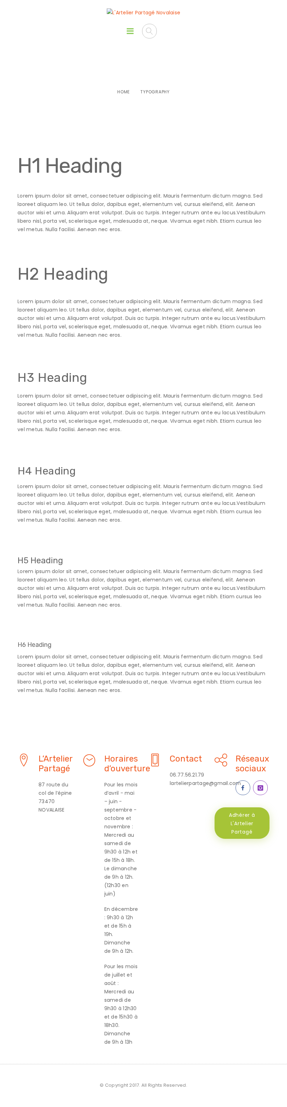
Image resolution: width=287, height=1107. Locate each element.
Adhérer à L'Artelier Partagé (242, 823)
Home (123, 92)
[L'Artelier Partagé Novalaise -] (143, 12)
